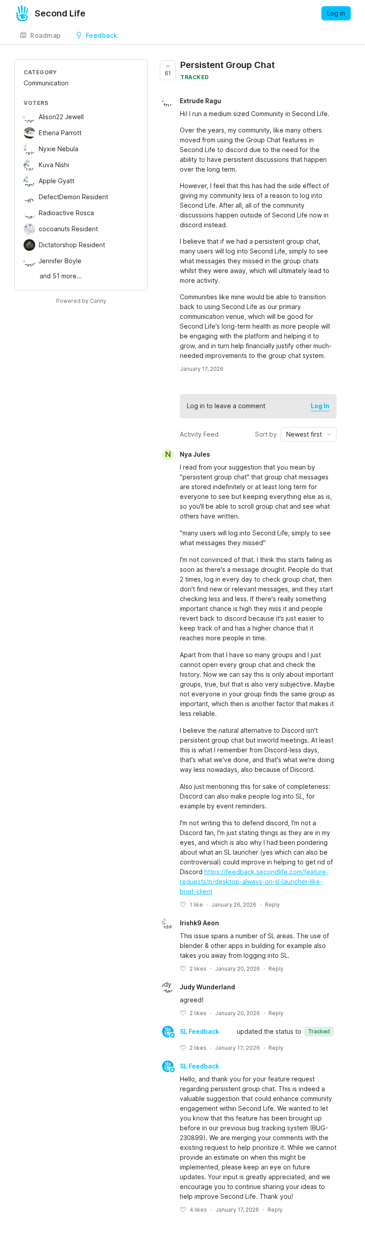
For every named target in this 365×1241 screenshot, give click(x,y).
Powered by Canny (81, 300)
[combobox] (308, 434)
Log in (336, 13)
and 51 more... (61, 276)
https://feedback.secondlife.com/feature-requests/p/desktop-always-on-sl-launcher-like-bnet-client (254, 881)
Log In (320, 406)
